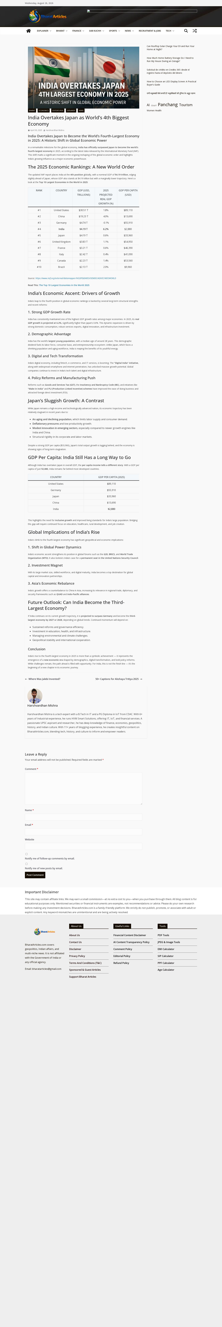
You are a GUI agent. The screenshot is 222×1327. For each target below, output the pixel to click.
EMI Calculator (166, 949)
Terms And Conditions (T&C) (85, 963)
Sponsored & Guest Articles (85, 969)
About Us (74, 935)
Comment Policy (122, 949)
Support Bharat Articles (82, 976)
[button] (49, 31)
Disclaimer (75, 949)
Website (29, 839)
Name (29, 810)
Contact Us (75, 942)
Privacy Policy (77, 956)
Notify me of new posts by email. (44, 868)
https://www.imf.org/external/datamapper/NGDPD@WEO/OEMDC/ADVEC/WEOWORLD (75, 278)
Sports (113, 30)
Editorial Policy (121, 956)
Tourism (186, 105)
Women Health (154, 110)
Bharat (60, 30)
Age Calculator (166, 969)
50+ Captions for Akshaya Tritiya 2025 (117, 679)
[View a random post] (194, 30)
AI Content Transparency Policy (131, 942)
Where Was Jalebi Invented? (44, 679)
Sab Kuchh (95, 30)
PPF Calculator (166, 963)
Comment (31, 769)
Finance (76, 30)
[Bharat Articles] (28, 30)
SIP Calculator (166, 956)
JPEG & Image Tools (169, 942)
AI (148, 105)
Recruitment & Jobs (150, 30)
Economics (43, 110)
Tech (168, 30)
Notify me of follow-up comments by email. (50, 858)
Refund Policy (121, 963)
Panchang (168, 104)
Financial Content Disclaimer (129, 935)
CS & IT (153, 105)
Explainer (42, 30)
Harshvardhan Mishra (55, 130)
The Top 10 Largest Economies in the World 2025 (64, 285)
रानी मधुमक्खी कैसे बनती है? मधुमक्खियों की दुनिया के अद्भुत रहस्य (171, 93)
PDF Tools (163, 935)
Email (29, 824)
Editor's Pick (57, 110)
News (128, 30)
